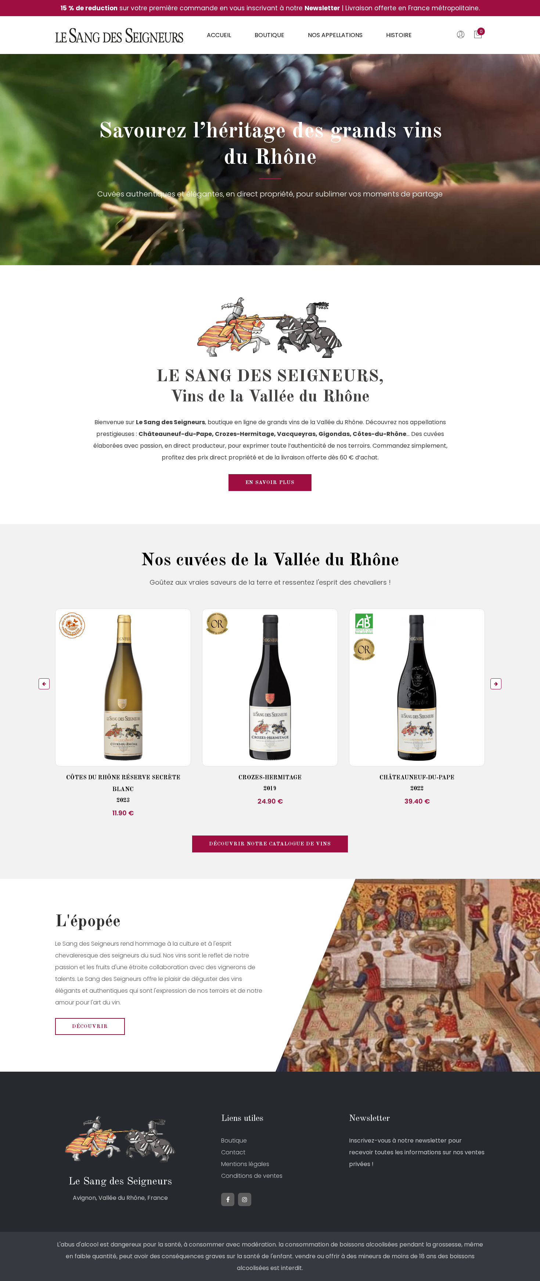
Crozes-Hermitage (270, 778)
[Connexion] (462, 35)
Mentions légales (245, 1164)
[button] (44, 683)
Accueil (219, 35)
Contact (233, 1152)
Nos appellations (335, 35)
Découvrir (90, 1026)
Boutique (269, 35)
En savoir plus (270, 482)
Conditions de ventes (251, 1176)
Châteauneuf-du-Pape (416, 778)
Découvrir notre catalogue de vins (270, 844)
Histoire (399, 35)
